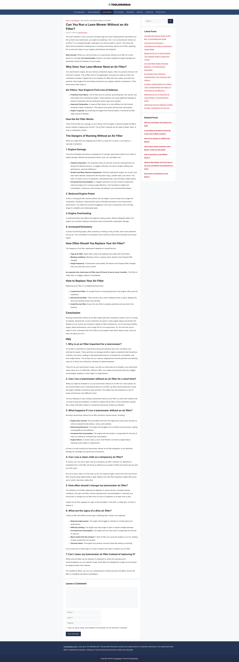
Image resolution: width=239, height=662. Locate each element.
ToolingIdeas (117, 658)
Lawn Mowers (107, 12)
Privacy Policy (160, 12)
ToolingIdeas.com (70, 647)
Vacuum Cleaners (94, 12)
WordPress (134, 658)
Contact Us (149, 12)
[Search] (170, 21)
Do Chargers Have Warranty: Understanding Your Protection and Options (157, 77)
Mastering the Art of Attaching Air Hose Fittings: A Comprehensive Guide (157, 98)
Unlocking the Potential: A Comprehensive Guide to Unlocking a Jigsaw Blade (158, 46)
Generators (130, 12)
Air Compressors (79, 12)
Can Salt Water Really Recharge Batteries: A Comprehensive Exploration (156, 67)
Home (67, 20)
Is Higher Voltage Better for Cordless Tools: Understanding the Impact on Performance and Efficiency (158, 87)
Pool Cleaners (119, 12)
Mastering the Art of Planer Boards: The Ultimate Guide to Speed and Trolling (157, 56)
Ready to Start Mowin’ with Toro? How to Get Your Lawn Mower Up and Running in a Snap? (158, 165)
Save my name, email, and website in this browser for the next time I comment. (98, 628)
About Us (140, 12)
